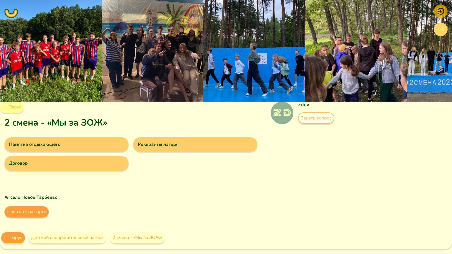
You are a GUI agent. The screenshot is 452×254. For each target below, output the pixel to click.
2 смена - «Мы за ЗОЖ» (137, 237)
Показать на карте (26, 212)
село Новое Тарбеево (33, 197)
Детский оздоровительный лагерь (67, 237)
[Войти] (441, 11)
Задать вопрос (316, 118)
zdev (303, 104)
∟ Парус (12, 107)
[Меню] (11, 11)
